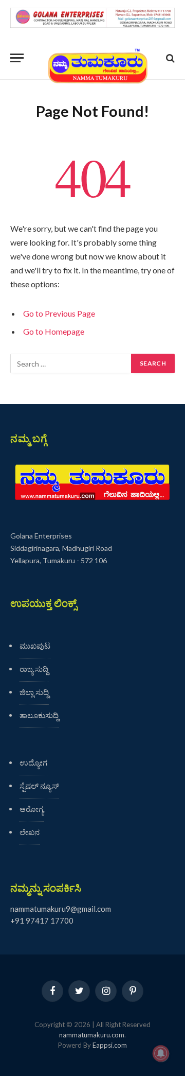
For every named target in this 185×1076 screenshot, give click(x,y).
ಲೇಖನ (30, 832)
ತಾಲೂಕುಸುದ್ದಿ (39, 715)
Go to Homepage (53, 331)
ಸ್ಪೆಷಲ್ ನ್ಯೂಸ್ (39, 785)
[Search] (169, 58)
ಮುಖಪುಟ (35, 645)
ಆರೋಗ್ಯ (32, 808)
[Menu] (17, 58)
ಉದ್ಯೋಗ (33, 762)
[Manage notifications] (161, 1053)
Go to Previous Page (59, 313)
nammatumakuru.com (91, 1035)
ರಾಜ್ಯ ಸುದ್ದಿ (34, 668)
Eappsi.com (109, 1045)
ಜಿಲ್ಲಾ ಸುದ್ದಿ (34, 692)
